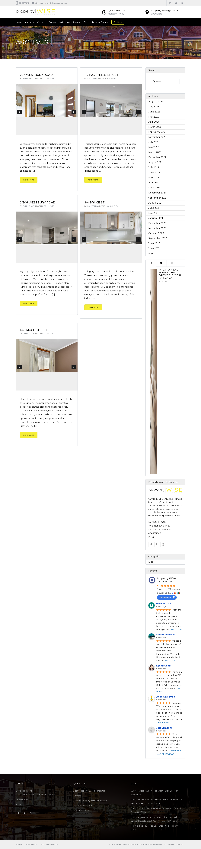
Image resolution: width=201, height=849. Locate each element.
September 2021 (157, 197)
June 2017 (154, 248)
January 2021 (155, 218)
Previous (19, 112)
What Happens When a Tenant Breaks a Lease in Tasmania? (170, 274)
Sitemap (19, 844)
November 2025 (157, 137)
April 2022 (154, 182)
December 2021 (157, 192)
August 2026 (155, 101)
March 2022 (154, 187)
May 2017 (153, 253)
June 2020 (154, 243)
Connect (41, 22)
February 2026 (156, 132)
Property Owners (100, 22)
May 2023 (153, 147)
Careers (52, 22)
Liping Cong (163, 665)
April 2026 (153, 122)
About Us (29, 22)
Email (151, 537)
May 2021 (153, 213)
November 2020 (157, 228)
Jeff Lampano (164, 728)
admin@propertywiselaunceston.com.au (51, 3)
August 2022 (155, 162)
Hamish (180, 844)
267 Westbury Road (36, 74)
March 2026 (154, 127)
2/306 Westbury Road (37, 202)
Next (74, 112)
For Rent (118, 22)
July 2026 (153, 106)
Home (19, 22)
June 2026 (154, 111)
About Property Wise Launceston (89, 791)
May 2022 (153, 177)
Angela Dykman (165, 696)
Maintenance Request (70, 22)
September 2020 (157, 238)
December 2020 (157, 223)
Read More (28, 180)
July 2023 (153, 142)
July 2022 (153, 167)
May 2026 (153, 116)
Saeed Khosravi (165, 634)
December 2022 (157, 157)
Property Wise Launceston (166, 580)
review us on (165, 597)
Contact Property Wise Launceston (90, 800)
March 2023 (154, 152)
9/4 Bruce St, (94, 202)
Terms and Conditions (49, 844)
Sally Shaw (28, 78)
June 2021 (154, 208)
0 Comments (48, 78)
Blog (86, 22)
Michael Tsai (163, 603)
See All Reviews (165, 754)
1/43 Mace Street (33, 330)
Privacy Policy (31, 844)
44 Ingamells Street (101, 74)
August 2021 (155, 203)
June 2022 (154, 172)
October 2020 (156, 233)
